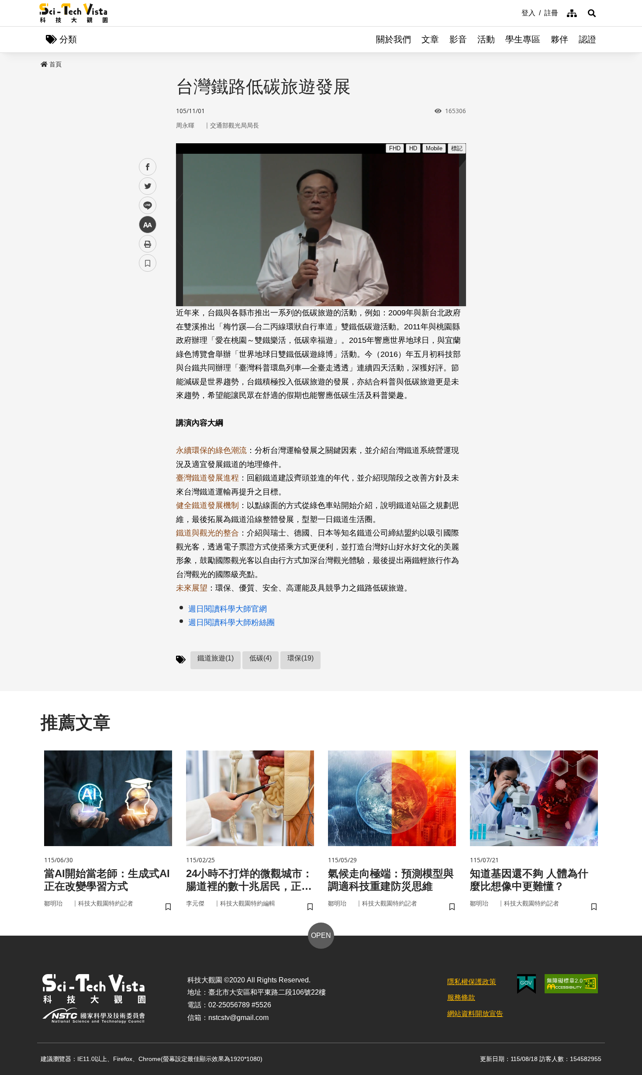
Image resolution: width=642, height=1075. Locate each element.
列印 (147, 243)
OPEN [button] (321, 935)
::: (515, 12)
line (145, 205)
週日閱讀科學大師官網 (227, 609)
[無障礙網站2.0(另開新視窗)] (571, 983)
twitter (147, 186)
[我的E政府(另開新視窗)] (526, 984)
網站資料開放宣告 (475, 1013)
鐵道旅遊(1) (215, 658)
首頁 (55, 64)
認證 (587, 39)
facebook (147, 167)
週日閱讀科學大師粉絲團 (231, 622)
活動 (486, 39)
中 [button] (147, 224)
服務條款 (461, 997)
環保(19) (300, 658)
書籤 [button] (147, 263)
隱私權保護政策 (471, 981)
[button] (592, 13)
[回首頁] (73, 13)
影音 (458, 39)
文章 (430, 39)
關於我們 (393, 39)
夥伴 (559, 39)
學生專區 (522, 39)
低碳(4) (260, 658)
